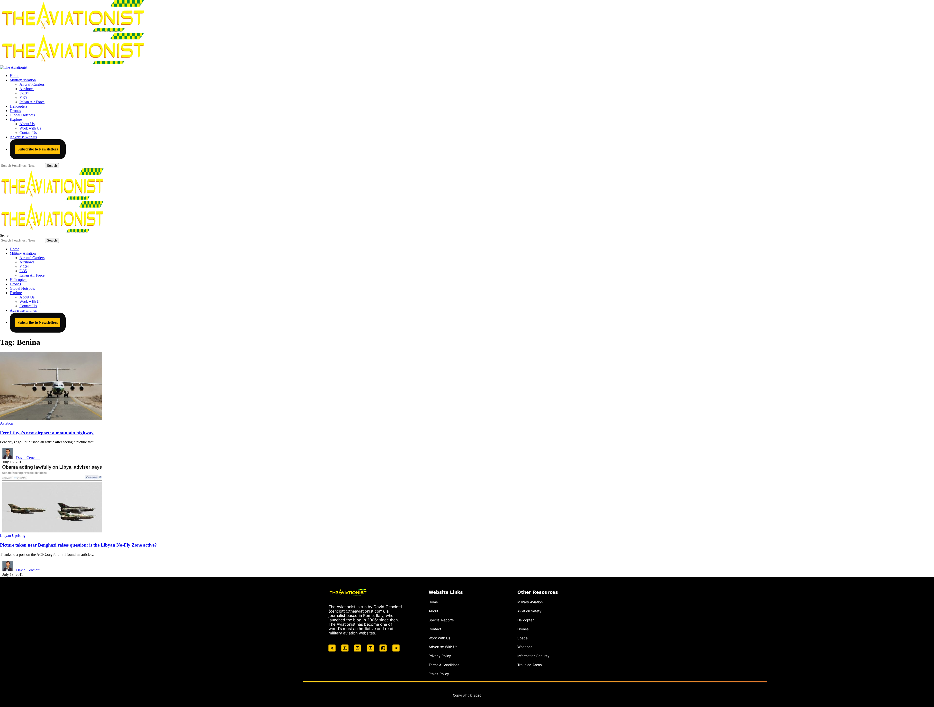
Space (522, 638)
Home (433, 602)
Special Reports (441, 620)
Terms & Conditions (444, 665)
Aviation (6, 423)
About (433, 611)
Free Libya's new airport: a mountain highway (47, 432)
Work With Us (439, 638)
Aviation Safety (529, 611)
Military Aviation (530, 602)
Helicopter (525, 620)
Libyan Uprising (12, 535)
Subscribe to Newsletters (38, 149)
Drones (523, 629)
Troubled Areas (529, 665)
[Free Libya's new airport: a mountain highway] (51, 419)
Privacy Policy (440, 656)
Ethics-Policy (439, 674)
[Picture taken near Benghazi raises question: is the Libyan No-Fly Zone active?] (51, 531)
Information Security (533, 656)
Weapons (524, 647)
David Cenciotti (28, 458)
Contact (435, 629)
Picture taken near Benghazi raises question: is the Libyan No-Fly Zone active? (78, 545)
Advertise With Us (443, 647)
